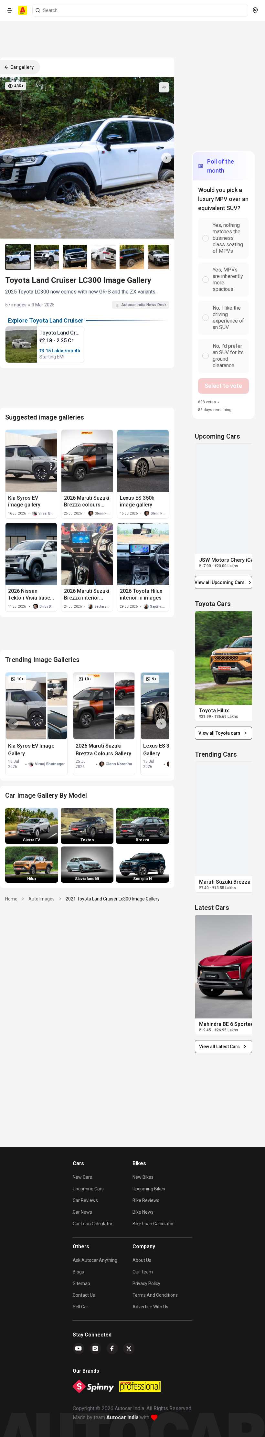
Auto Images (41, 898)
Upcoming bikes (148, 1188)
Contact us (84, 1295)
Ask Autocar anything (95, 1260)
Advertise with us (150, 1306)
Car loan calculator (92, 1223)
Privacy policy (146, 1283)
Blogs (78, 1271)
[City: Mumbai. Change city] (255, 10)
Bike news (143, 1212)
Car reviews (85, 1200)
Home (11, 898)
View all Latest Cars (219, 1046)
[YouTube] (78, 1348)
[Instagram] (95, 1348)
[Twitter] (129, 1348)
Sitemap (81, 1283)
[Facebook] (112, 1348)
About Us (141, 1260)
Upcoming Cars (88, 1188)
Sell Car (80, 1306)
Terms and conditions (155, 1295)
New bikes (143, 1177)
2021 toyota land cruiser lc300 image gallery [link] (113, 898)
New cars (82, 1177)
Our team (142, 1271)
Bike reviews (145, 1200)
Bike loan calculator (153, 1223)
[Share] (164, 87)
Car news (82, 1212)
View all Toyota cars (219, 733)
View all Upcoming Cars (220, 582)
